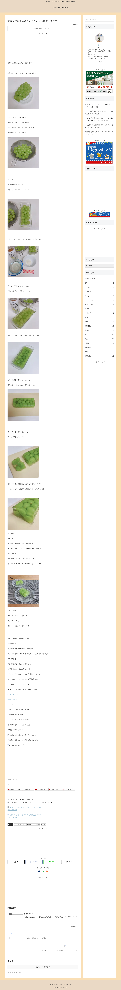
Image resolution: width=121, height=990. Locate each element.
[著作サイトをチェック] (39, 871)
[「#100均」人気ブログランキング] (68, 789)
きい (99, 45)
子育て (44, 824)
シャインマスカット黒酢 (34, 824)
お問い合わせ (67, 984)
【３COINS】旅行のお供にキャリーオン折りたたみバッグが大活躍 (99, 113)
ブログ (11, 824)
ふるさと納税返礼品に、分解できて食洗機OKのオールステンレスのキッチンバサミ (99, 119)
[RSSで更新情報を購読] (47, 871)
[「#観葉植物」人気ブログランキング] (55, 789)
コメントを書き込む (43, 967)
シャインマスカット (20, 824)
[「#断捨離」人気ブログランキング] (27, 789)
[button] (69, 862)
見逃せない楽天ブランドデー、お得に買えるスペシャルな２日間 (99, 106)
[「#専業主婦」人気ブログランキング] (41, 789)
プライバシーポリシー (56, 984)
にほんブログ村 (12, 810)
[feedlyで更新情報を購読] (43, 871)
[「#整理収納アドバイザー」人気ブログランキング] (14, 789)
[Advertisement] (43, 47)
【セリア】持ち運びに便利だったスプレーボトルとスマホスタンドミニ (99, 126)
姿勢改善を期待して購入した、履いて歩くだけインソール (99, 133)
